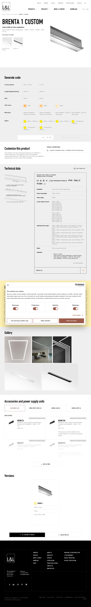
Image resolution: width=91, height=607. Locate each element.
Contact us (79, 3)
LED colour (8, 105)
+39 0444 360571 (24, 572)
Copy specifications (78, 263)
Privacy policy (50, 597)
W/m (6, 98)
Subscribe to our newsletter (72, 552)
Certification (60, 3)
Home (3, 14)
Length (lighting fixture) (12, 91)
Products (31, 9)
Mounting (7, 112)
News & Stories (59, 9)
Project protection (69, 558)
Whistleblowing (69, 597)
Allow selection (45, 320)
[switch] (35, 308)
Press (34, 563)
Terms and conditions (80, 597)
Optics (7, 120)
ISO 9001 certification (70, 560)
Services (53, 3)
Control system (9, 84)
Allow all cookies (71, 320)
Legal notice (42, 597)
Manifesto (46, 3)
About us (39, 3)
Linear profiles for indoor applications (13, 27)
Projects (44, 9)
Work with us (50, 568)
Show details (77, 315)
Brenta (15, 14)
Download (73, 9)
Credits (84, 599)
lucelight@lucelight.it (25, 574)
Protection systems (70, 3)
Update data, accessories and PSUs (70, 137)
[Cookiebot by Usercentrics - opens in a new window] (76, 285)
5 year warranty (68, 555)
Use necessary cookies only (19, 320)
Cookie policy (59, 597)
